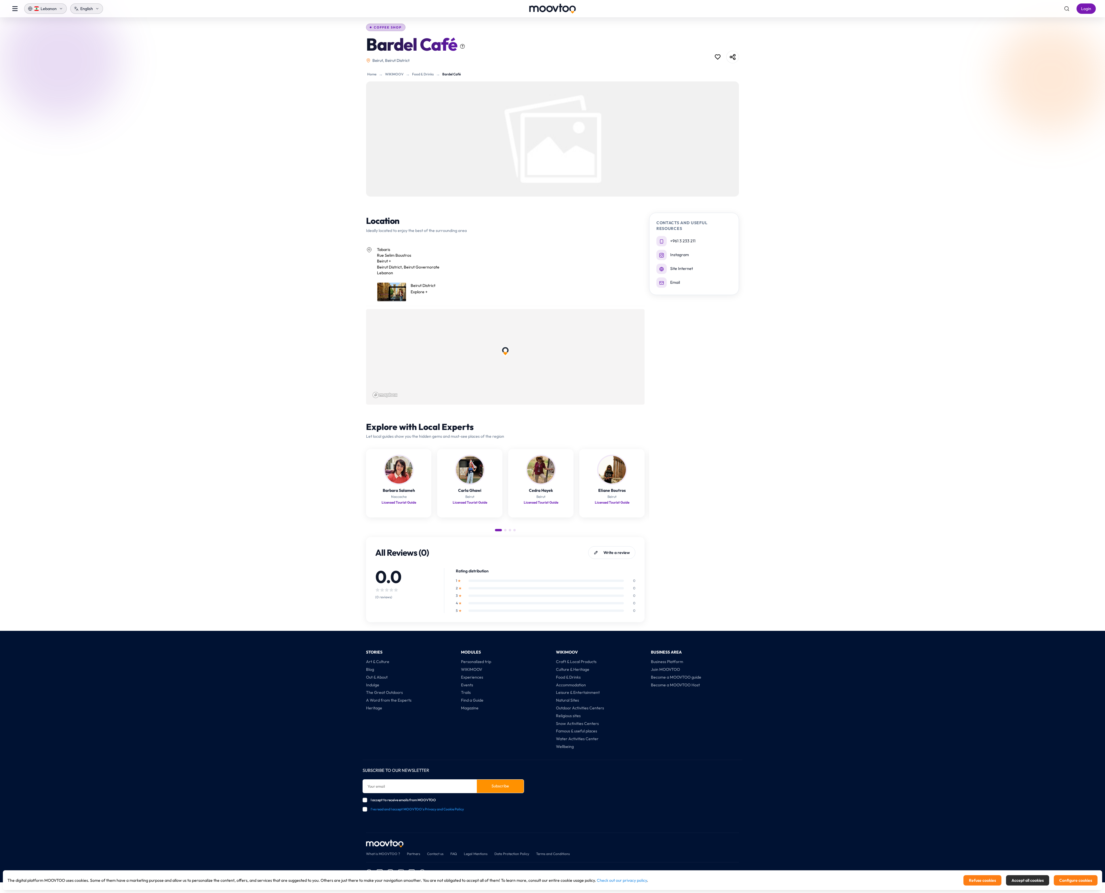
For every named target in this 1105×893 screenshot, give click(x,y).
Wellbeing (565, 746)
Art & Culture (377, 661)
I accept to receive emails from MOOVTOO (403, 800)
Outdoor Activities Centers (580, 708)
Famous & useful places (576, 731)
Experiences (472, 677)
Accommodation (571, 685)
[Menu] (15, 8)
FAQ (453, 854)
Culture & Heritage (572, 669)
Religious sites (568, 715)
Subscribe (500, 786)
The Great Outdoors (384, 692)
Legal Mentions (475, 854)
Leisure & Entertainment (578, 692)
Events (467, 685)
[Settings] (1067, 9)
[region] (505, 357)
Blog (370, 669)
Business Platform (667, 661)
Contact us (435, 854)
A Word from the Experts (388, 700)
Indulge (372, 685)
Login (1086, 8)
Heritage (374, 708)
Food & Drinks (423, 74)
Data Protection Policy (511, 854)
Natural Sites (567, 700)
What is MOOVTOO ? (383, 854)
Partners (413, 854)
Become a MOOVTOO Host (675, 685)
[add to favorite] (717, 57)
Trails (466, 692)
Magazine (470, 708)
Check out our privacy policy (622, 880)
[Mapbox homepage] (385, 395)
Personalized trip (476, 661)
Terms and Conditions (553, 854)
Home (371, 74)
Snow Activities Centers (577, 723)
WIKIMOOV (394, 74)
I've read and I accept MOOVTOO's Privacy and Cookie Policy (417, 809)
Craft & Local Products (576, 661)
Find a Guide (472, 700)
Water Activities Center (577, 738)
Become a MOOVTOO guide (676, 677)
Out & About (377, 677)
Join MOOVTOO (665, 669)
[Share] (732, 57)
